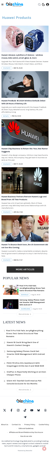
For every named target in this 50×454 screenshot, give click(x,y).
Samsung (25, 309)
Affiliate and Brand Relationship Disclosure (26, 432)
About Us (4, 425)
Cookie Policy (44, 425)
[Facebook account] (11, 410)
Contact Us (16, 425)
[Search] (39, 4)
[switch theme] (43, 4)
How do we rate (26, 436)
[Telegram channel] (25, 417)
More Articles (25, 269)
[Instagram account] (18, 410)
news (6, 116)
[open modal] (47, 4)
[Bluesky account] (38, 410)
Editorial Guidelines (26, 428)
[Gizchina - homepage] (14, 4)
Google (25, 294)
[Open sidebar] (2, 4)
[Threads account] (45, 410)
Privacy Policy (29, 425)
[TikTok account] (25, 410)
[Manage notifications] (44, 449)
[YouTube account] (31, 410)
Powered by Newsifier (25, 450)
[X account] (4, 410)
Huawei (7, 68)
